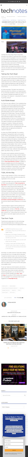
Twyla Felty (12, 292)
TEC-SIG (17, 209)
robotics (14, 290)
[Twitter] (10, 1)
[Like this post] (15, 297)
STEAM (19, 290)
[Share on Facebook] (17, 297)
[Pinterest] (17, 1)
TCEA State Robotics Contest (11, 161)
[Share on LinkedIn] (21, 297)
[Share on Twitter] (18, 297)
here (21, 273)
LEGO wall (22, 288)
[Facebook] (8, 1)
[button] (2, 336)
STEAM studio (5, 292)
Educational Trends (11, 16)
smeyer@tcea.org (12, 278)
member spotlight (6, 290)
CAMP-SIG (3, 210)
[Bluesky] (12, 1)
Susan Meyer (12, 23)
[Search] (26, 5)
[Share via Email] (22, 297)
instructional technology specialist (10, 288)
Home (2, 16)
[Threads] (19, 1)
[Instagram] (15, 1)
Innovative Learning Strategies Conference (12, 199)
